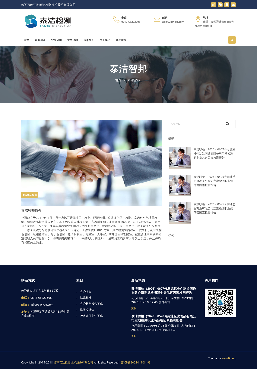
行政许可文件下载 (91, 315)
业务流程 (72, 39)
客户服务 (121, 39)
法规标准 (85, 297)
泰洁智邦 (128, 69)
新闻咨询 (40, 39)
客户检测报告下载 (91, 303)
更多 (133, 308)
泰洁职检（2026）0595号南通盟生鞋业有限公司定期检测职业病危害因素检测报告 (214, 208)
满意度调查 (87, 309)
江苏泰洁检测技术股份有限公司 (73, 362)
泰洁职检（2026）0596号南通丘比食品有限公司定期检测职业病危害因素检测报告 (214, 181)
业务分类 (56, 39)
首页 (26, 39)
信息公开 (89, 39)
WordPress (229, 358)
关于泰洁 (105, 39)
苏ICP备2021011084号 (135, 362)
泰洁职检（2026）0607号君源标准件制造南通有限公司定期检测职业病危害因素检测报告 (214, 153)
